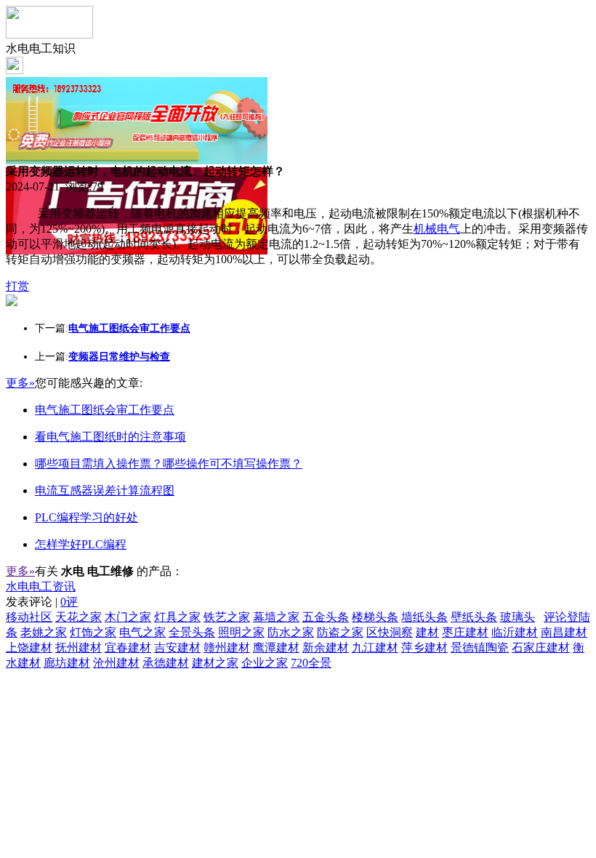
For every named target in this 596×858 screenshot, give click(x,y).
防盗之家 (340, 632)
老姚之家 (43, 632)
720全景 (311, 663)
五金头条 (325, 617)
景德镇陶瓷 (480, 647)
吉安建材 (177, 647)
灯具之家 (177, 617)
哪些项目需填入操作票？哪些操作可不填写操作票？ (168, 463)
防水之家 (290, 632)
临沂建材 (514, 632)
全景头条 (192, 632)
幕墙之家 (276, 617)
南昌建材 (564, 632)
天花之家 (78, 617)
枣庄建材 (465, 632)
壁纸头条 (474, 617)
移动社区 (29, 617)
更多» (20, 383)
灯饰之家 (93, 632)
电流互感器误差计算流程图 (104, 490)
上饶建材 (29, 647)
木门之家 (128, 617)
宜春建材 (128, 647)
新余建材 (325, 647)
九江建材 (375, 647)
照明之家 (241, 632)
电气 (448, 228)
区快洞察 (389, 632)
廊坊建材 (67, 663)
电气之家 (142, 632)
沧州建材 (116, 663)
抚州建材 (78, 647)
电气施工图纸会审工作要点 (104, 410)
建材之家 (215, 663)
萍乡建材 (424, 647)
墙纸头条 (424, 617)
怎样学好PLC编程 (80, 544)
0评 (69, 602)
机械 (425, 228)
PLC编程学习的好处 (86, 517)
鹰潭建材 (276, 647)
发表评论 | (42, 602)
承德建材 (165, 663)
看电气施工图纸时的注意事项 (110, 436)
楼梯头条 (375, 617)
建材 (427, 632)
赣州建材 (227, 647)
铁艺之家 (227, 617)
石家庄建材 (541, 647)
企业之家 (264, 663)
